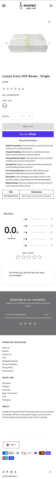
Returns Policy (7, 371)
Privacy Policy (7, 368)
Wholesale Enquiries (10, 361)
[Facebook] (20, 324)
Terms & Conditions (9, 364)
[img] (11, 89)
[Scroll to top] (50, 472)
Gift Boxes (6, 383)
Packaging (6, 400)
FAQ (4, 358)
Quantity (5, 116)
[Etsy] (35, 324)
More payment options (28, 140)
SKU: (4, 95)
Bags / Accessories (9, 393)
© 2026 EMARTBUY (9, 476)
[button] (37, 219)
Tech (4, 396)
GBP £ (13, 445)
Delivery (5, 351)
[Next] (49, 43)
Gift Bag (5, 386)
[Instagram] (30, 324)
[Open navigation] (9, 5)
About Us (6, 348)
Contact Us (6, 354)
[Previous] (7, 43)
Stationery (6, 390)
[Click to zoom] (49, 22)
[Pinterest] (25, 324)
